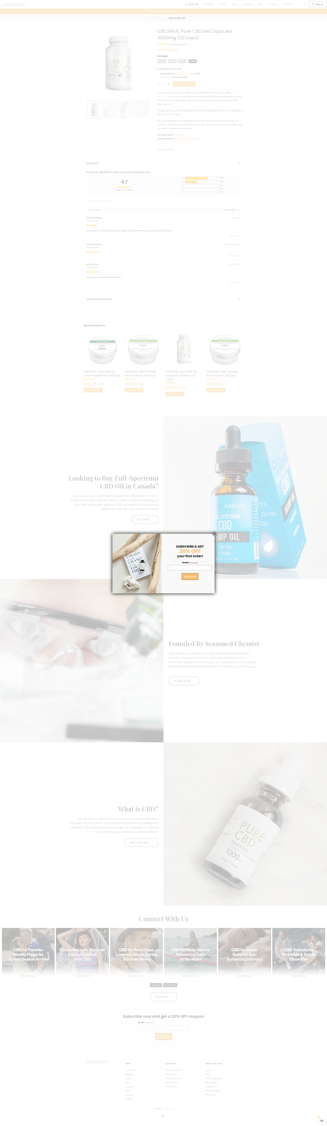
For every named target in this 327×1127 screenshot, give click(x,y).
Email (190, 562)
